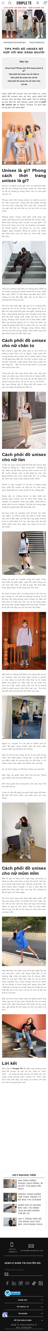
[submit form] (6, 1274)
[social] (7, 1283)
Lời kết (24, 84)
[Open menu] (3, 2)
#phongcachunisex (15, 42)
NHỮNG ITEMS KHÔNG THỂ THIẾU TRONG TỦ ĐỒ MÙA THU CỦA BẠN (29, 1197)
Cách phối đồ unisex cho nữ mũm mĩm (24, 81)
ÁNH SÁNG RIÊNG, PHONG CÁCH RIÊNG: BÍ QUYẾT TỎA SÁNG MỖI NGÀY (30, 1184)
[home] (24, 3)
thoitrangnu (36, 42)
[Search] (9, 2)
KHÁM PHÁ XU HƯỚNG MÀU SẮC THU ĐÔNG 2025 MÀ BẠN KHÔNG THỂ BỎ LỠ (29, 1209)
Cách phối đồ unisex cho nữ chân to (24, 74)
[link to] (13, 1293)
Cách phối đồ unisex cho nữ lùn (24, 78)
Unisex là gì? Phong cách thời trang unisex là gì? (24, 69)
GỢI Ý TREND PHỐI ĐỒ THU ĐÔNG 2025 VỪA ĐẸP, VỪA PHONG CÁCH (30, 1221)
